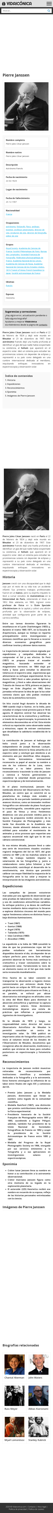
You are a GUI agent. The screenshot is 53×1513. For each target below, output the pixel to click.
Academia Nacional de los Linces (27, 260)
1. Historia (10, 380)
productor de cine (18, 232)
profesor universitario (24, 229)
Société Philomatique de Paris (26, 251)
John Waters (35, 1377)
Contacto (32, 1506)
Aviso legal (42, 1506)
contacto (43, 324)
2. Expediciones (12, 384)
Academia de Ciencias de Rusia (19, 263)
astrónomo (11, 226)
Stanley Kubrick (37, 1440)
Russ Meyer (11, 1408)
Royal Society (12, 248)
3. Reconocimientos (15, 387)
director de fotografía (36, 232)
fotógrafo (21, 226)
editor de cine (12, 236)
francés (9, 285)
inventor (9, 229)
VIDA (19, 3)
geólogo (35, 226)
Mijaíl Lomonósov (14, 1440)
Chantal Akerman (14, 1377)
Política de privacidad (18, 1509)
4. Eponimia (10, 391)
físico (28, 226)
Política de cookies (36, 1509)
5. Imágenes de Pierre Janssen (20, 395)
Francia (9, 214)
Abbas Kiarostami (38, 1408)
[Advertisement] (26, 43)
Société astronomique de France (26, 273)
